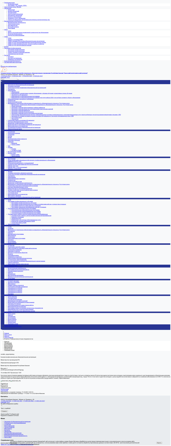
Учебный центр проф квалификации (15, 423)
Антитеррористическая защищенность (15, 435)
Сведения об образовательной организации (17, 421)
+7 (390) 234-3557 (39, 401)
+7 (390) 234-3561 (17, 401)
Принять (159, 443)
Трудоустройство (9, 427)
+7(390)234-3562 (27, 76)
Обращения (7, 431)
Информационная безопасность (13, 434)
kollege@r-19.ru (5, 77)
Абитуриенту (8, 428)
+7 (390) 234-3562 (28, 401)
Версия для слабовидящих (9, 66)
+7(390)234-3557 (38, 76)
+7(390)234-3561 (16, 76)
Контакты (7, 430)
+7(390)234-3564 (6, 76)
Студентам (7, 424)
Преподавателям (9, 426)
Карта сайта (7, 437)
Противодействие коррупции (12, 433)
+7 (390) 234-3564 (6, 401)
